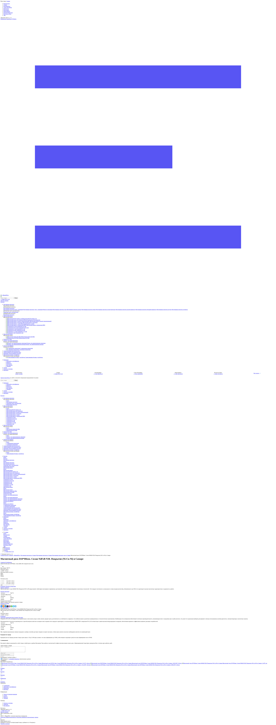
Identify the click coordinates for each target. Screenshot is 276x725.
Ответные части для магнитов (10, 312)
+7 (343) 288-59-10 (98, 374)
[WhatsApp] (11, 606)
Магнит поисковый (48, 309)
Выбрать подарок (5, 603)
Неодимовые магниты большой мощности (146, 309)
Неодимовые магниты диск (59, 309)
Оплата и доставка (8, 369)
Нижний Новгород (8, 12)
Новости (8, 362)
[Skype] (13, 606)
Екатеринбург (6, 6)
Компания (5, 359)
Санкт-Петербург (7, 7)
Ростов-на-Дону (7, 14)
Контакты (5, 370)
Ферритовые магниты (8, 314)
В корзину (3, 586)
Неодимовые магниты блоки (89, 309)
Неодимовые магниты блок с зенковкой (13, 309)
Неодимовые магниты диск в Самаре (61, 555)
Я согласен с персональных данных (16, 659)
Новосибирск (6, 11)
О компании (6, 685)
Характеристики (10, 617)
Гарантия (5, 704)
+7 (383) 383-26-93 (178, 374)
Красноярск (6, 10)
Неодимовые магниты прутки (164, 309)
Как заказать (9, 365)
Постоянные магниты (8, 462)
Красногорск (6, 3)
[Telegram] (15, 606)
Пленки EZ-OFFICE (8, 504)
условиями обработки (14, 659)
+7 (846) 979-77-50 (5, 299)
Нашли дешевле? (5, 587)
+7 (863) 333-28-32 (218, 374)
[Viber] (9, 606)
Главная (2, 555)
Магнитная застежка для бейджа (11, 514)
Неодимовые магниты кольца (74, 309)
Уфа (4, 15)
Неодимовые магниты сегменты (180, 309)
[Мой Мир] (5, 606)
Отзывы (16, 617)
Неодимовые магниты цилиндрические (106, 309)
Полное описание (5, 591)
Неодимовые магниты (8, 308)
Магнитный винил (8, 470)
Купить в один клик (11, 586)
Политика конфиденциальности (8, 717)
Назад (7, 400)
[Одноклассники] (3, 606)
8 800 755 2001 (19, 374)
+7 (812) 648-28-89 (138, 374)
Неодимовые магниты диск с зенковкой (33, 309)
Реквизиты (9, 363)
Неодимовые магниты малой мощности (125, 309)
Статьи (5, 367)
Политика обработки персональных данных (27, 717)
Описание (3, 617)
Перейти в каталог (5, 723)
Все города (256, 373)
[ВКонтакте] (1, 606)
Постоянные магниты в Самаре (28, 555)
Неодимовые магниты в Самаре (44, 555)
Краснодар (6, 8)
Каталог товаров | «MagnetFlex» (12, 555)
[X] (7, 606)
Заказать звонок (4, 300)
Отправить (3, 660)
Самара (8, 1)
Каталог (3, 395)
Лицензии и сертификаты (12, 361)
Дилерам (8, 366)
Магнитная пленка (8, 489)
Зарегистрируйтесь (5, 377)
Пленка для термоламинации (10, 497)
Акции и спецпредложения (10, 694)
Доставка (20, 617)
